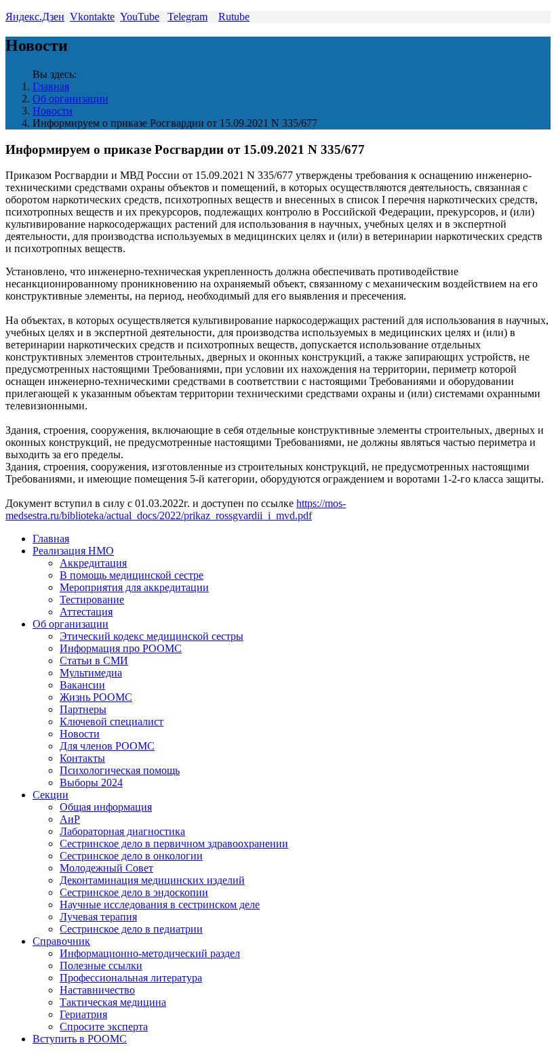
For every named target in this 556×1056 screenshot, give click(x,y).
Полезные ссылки (101, 965)
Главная (51, 86)
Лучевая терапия (98, 916)
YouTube (139, 16)
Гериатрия (83, 1014)
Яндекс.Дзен (34, 16)
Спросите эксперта (104, 1026)
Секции (50, 794)
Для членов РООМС (107, 746)
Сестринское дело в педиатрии (131, 929)
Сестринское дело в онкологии (131, 855)
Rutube (234, 16)
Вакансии (82, 685)
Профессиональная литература (131, 977)
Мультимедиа (91, 672)
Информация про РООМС (121, 648)
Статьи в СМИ (94, 660)
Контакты (82, 758)
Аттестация (86, 611)
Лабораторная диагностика (122, 831)
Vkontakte (92, 16)
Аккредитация (93, 563)
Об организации (70, 98)
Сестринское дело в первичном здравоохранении (174, 843)
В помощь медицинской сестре (131, 575)
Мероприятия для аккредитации (134, 587)
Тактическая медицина (113, 1002)
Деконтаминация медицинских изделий (152, 880)
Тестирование (92, 599)
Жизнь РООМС (96, 697)
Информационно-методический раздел (150, 953)
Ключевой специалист (111, 721)
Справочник (61, 941)
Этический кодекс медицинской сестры (151, 636)
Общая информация (106, 807)
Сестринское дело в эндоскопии (134, 892)
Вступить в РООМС (80, 1038)
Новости (53, 111)
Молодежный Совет (106, 868)
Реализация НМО (73, 550)
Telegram (187, 16)
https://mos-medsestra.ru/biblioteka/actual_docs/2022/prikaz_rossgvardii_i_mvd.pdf (175, 509)
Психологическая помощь (120, 770)
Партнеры (83, 709)
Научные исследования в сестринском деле (160, 904)
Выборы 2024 (91, 782)
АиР (70, 819)
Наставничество (97, 990)
